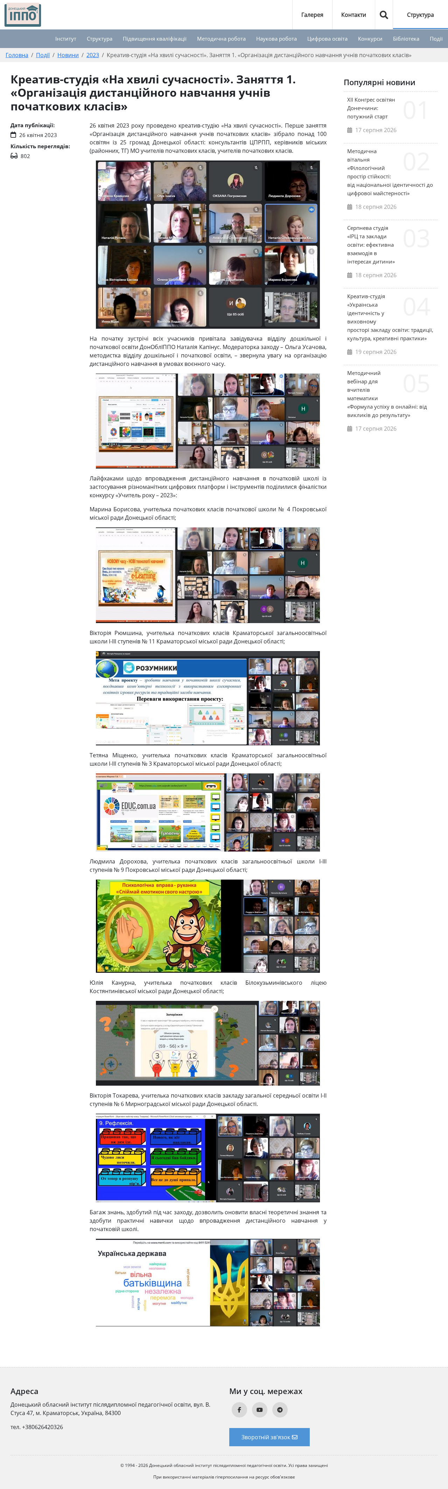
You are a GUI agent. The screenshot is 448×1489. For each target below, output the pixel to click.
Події (436, 38)
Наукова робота (276, 38)
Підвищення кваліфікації (155, 38)
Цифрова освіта (327, 38)
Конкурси (370, 38)
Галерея (312, 15)
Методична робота (221, 38)
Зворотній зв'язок (265, 1437)
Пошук (384, 14)
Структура (420, 15)
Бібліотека (406, 38)
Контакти (353, 15)
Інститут (65, 38)
